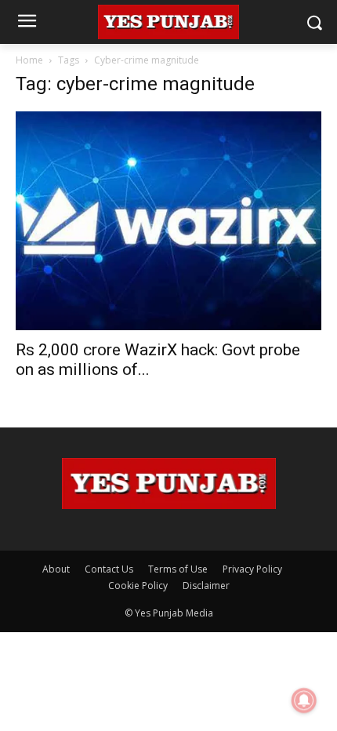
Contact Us (109, 569)
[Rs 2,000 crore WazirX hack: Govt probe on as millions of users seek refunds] (168, 220)
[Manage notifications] (304, 700)
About (56, 569)
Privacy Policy (252, 569)
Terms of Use (178, 569)
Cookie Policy (138, 585)
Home (29, 60)
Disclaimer (206, 585)
